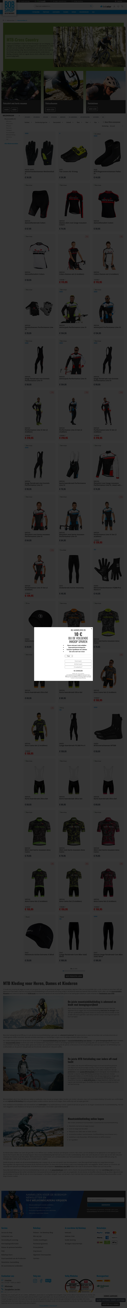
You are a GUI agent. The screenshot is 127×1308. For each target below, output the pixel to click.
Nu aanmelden (78, 671)
